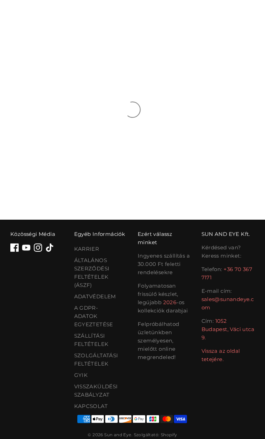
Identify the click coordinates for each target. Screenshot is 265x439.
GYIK (81, 375)
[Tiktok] (50, 247)
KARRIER (86, 249)
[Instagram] (38, 247)
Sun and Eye (117, 434)
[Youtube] (26, 247)
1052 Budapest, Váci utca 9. (228, 329)
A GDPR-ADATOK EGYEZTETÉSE (93, 316)
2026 (170, 302)
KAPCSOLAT (91, 406)
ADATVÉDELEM (95, 296)
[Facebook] (14, 247)
